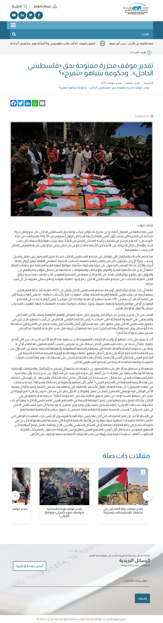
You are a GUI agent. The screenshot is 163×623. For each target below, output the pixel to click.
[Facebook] (39, 15)
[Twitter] (31, 15)
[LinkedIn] (22, 15)
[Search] (14, 34)
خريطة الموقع (42, 6)
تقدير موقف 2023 (111, 83)
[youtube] (14, 15)
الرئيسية (148, 83)
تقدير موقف (132, 83)
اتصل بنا (17, 6)
